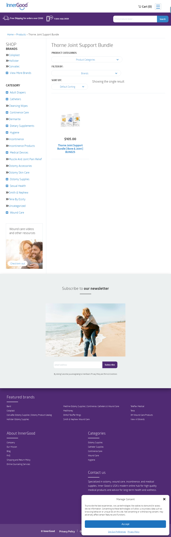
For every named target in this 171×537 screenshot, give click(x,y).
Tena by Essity (17, 199)
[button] (164, 499)
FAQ (8, 455)
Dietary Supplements (22, 125)
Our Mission (12, 446)
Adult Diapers (18, 92)
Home (10, 34)
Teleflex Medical (137, 406)
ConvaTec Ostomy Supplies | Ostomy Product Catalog (29, 415)
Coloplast (14, 55)
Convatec (14, 66)
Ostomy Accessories (20, 165)
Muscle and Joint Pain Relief (25, 159)
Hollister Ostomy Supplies (18, 419)
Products (21, 34)
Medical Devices (19, 152)
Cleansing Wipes (18, 105)
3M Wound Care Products (142, 415)
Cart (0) (147, 7)
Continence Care (19, 112)
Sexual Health (18, 186)
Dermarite (15, 119)
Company (11, 442)
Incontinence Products (22, 145)
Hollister (14, 60)
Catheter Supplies (96, 446)
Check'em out (17, 263)
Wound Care (17, 212)
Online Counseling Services (18, 464)
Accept (125, 524)
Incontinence (16, 139)
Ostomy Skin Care (19, 172)
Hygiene (14, 132)
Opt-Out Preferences (117, 531)
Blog (9, 451)
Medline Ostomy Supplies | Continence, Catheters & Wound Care (91, 406)
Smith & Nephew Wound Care (76, 419)
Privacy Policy (133, 531)
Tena (133, 410)
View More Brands (20, 73)
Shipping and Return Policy (18, 459)
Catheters (15, 99)
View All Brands (138, 419)
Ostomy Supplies (19, 179)
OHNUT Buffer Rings (72, 415)
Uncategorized (17, 206)
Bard (9, 406)
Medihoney (68, 410)
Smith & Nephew (18, 192)
